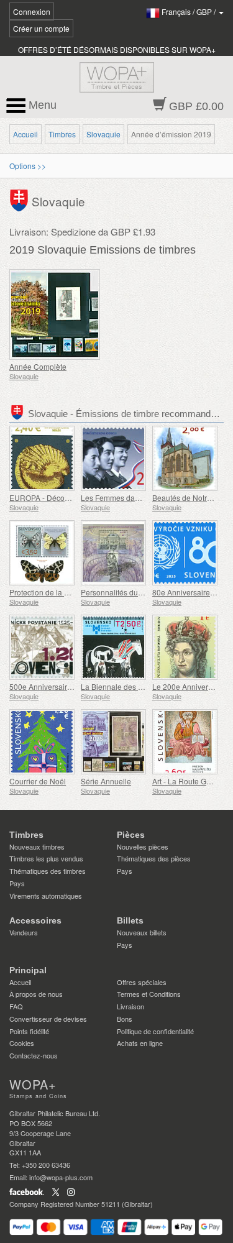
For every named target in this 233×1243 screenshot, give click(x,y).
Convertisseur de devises (48, 1019)
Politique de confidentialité (155, 1031)
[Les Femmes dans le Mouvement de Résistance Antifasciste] (113, 458)
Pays (17, 883)
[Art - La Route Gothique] (184, 741)
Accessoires (35, 920)
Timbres (62, 134)
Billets (130, 920)
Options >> (27, 165)
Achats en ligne (140, 1043)
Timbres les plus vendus (46, 858)
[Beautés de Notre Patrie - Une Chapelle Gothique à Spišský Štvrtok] (184, 458)
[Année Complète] (60, 314)
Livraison (130, 1006)
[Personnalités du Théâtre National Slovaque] (113, 552)
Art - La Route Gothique (192, 781)
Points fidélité (29, 1031)
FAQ (16, 1006)
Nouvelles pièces (142, 846)
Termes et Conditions (149, 994)
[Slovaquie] (20, 198)
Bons (124, 1019)
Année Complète (37, 366)
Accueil (25, 134)
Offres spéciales (142, 982)
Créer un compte (41, 28)
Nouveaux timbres (37, 846)
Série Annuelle (106, 781)
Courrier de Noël (37, 781)
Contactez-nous (33, 1055)
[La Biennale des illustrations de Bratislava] (113, 647)
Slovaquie (103, 134)
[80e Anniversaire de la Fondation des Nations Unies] (184, 552)
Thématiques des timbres (47, 871)
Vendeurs (23, 932)
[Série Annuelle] (113, 741)
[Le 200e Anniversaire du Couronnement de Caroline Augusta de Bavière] (184, 647)
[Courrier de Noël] (42, 741)
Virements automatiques (45, 896)
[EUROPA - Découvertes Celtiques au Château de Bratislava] (42, 458)
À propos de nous (36, 994)
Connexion (31, 11)
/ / (189, 11)
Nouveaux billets (142, 932)
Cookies (21, 1043)
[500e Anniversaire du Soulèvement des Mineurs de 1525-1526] (42, 647)
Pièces (131, 835)
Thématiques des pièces (154, 858)
